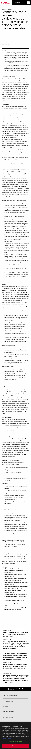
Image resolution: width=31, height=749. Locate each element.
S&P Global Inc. (8, 711)
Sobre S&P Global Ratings (9, 701)
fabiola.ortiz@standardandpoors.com (8, 44)
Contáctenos (5, 706)
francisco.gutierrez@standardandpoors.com (10, 40)
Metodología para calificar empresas (13, 574)
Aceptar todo (15, 746)
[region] (15, 735)
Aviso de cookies (6, 738)
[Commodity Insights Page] (17, 689)
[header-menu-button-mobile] (28, 2)
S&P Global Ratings (10, 695)
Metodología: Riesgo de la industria (13, 590)
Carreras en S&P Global (8, 717)
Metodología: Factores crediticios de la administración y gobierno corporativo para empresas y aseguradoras (14, 602)
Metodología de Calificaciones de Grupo (14, 582)
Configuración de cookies (15, 741)
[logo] (5, 2)
